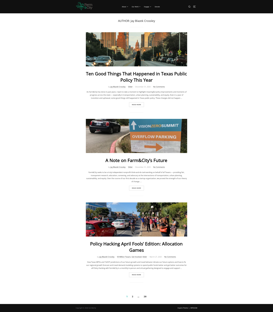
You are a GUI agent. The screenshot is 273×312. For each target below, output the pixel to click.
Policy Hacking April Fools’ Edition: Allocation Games (136, 247)
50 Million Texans (124, 257)
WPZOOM (193, 308)
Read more (138, 104)
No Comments (159, 87)
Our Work (135, 7)
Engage (146, 7)
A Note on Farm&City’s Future (136, 160)
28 (145, 296)
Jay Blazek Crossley (118, 87)
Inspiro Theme (183, 308)
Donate (157, 7)
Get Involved (137, 257)
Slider (130, 87)
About (124, 7)
